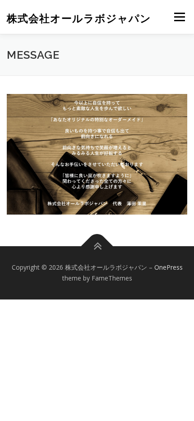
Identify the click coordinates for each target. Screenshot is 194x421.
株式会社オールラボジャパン (79, 18)
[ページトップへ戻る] (97, 246)
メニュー (179, 17)
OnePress (168, 267)
